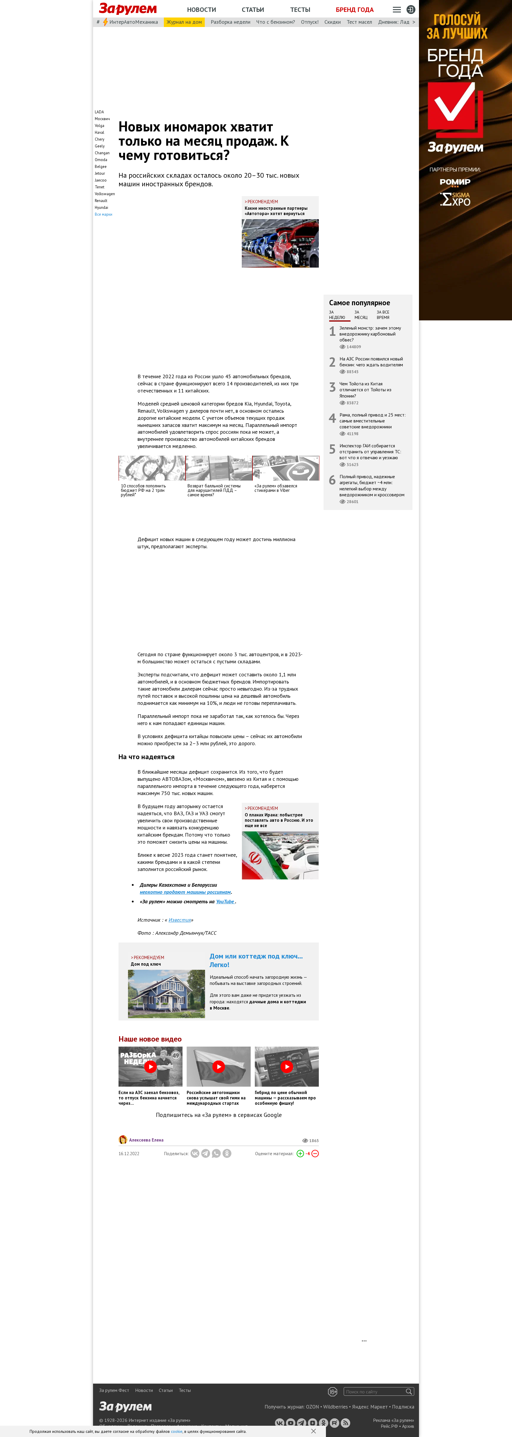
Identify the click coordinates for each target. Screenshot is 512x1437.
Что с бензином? (275, 21)
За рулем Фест (114, 1390)
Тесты (300, 9)
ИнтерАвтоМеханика (133, 21)
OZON (312, 1406)
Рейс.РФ (389, 1426)
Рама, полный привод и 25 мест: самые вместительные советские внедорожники (373, 420)
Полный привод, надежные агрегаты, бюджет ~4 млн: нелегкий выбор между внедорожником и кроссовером (372, 485)
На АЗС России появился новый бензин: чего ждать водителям (371, 362)
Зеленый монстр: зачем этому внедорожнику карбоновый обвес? (370, 333)
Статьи (253, 9)
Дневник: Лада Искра (403, 21)
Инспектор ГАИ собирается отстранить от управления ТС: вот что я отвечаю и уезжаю (370, 451)
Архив (408, 1426)
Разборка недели (230, 21)
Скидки (332, 21)
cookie (177, 1431)
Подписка (403, 1406)
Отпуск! (310, 21)
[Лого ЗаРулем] (127, 9)
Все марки (103, 214)
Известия (180, 919)
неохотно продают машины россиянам (185, 891)
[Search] (409, 1391)
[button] (314, 1432)
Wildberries (335, 1406)
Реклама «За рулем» (393, 1420)
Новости (201, 9)
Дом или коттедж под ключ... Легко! (256, 960)
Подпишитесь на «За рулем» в (219, 1115)
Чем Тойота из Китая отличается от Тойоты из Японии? (365, 389)
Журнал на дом (184, 21)
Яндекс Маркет (370, 1406)
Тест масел (359, 21)
